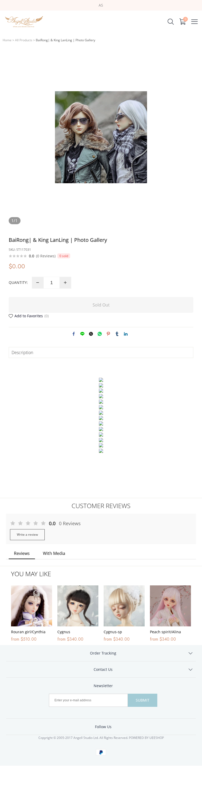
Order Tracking (103, 653)
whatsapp (99, 333)
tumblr (117, 333)
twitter (91, 333)
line (82, 333)
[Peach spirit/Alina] (170, 605)
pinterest (108, 333)
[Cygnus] (77, 605)
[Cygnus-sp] (124, 605)
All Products (23, 40)
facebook (73, 333)
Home (7, 40)
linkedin (125, 333)
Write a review (27, 534)
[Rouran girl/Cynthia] (31, 605)
